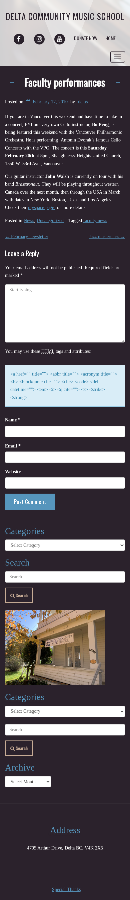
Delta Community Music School (65, 16)
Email (13, 445)
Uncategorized (50, 220)
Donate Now (85, 37)
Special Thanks (66, 889)
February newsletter (26, 236)
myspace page (41, 207)
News (29, 220)
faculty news (95, 220)
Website (13, 471)
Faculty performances (65, 82)
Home (110, 37)
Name (12, 419)
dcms (83, 101)
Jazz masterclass (107, 236)
